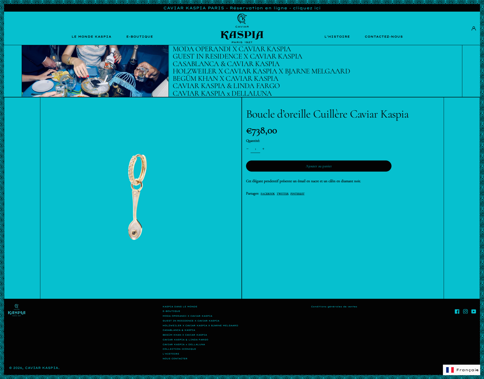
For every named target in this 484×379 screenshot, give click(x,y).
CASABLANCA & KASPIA (179, 330)
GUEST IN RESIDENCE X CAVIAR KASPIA (191, 320)
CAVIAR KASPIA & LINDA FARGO (185, 339)
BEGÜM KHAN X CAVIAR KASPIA (185, 335)
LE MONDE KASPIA (91, 36)
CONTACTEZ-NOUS (384, 36)
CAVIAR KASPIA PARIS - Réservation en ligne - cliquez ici (242, 8)
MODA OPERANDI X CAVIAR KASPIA (187, 316)
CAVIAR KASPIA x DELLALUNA (184, 344)
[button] (141, 198)
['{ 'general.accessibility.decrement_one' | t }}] (247, 148)
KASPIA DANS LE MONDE (180, 306)
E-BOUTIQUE (139, 36)
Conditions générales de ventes (334, 306)
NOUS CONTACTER (175, 358)
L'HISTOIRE (337, 36)
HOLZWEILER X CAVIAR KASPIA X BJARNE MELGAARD (200, 325)
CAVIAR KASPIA (41, 368)
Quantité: (253, 140)
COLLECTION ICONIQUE (179, 349)
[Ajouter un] (263, 148)
